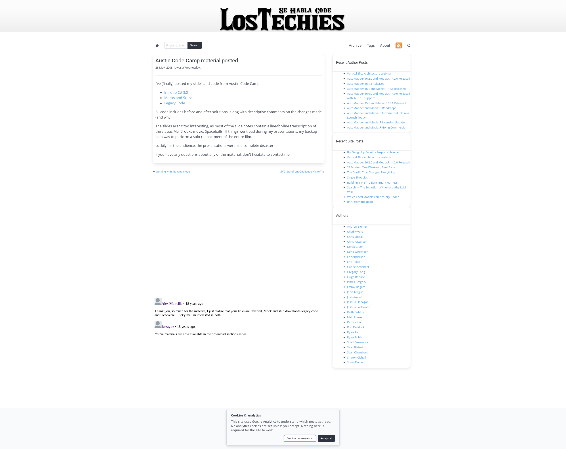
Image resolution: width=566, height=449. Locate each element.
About (385, 45)
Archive (355, 45)
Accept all (326, 438)
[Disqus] (239, 231)
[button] (408, 45)
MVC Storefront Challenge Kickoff (300, 171)
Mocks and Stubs (178, 97)
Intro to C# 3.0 (176, 92)
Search (194, 45)
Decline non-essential (300, 438)
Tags (371, 45)
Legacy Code (174, 103)
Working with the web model (173, 171)
